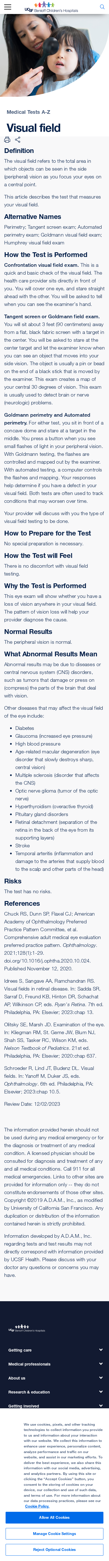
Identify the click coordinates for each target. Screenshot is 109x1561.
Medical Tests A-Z (28, 112)
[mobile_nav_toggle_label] (7, 7)
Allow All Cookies (54, 1517)
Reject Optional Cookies (54, 1549)
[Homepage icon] (55, 7)
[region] (54, 1484)
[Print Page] (7, 139)
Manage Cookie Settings (54, 1533)
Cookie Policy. (37, 1506)
